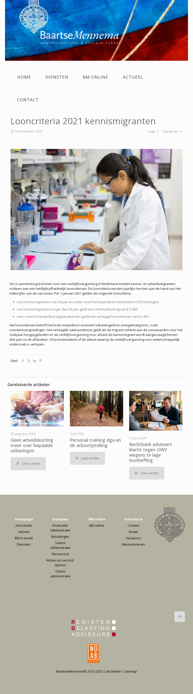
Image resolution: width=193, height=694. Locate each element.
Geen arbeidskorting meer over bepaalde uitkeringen (32, 445)
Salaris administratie (60, 545)
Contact (133, 525)
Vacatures (133, 538)
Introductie (24, 525)
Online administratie (60, 573)
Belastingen (60, 536)
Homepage (24, 519)
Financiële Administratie (60, 527)
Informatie (133, 519)
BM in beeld (24, 538)
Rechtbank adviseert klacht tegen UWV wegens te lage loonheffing (150, 452)
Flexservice (60, 554)
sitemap (131, 671)
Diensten (24, 544)
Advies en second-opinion (60, 562)
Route (133, 531)
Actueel (23, 531)
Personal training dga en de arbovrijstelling (95, 442)
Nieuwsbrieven (133, 544)
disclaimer (113, 671)
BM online (96, 519)
